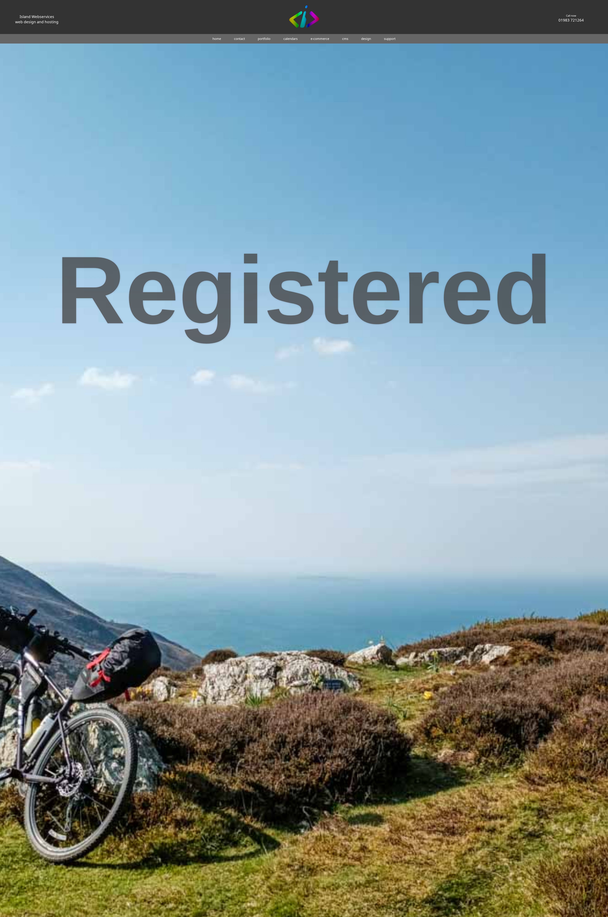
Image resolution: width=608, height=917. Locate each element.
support (390, 39)
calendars (290, 39)
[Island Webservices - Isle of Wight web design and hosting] (304, 27)
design (366, 39)
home (216, 39)
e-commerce (320, 39)
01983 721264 (571, 20)
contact (239, 39)
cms (345, 39)
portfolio (264, 39)
